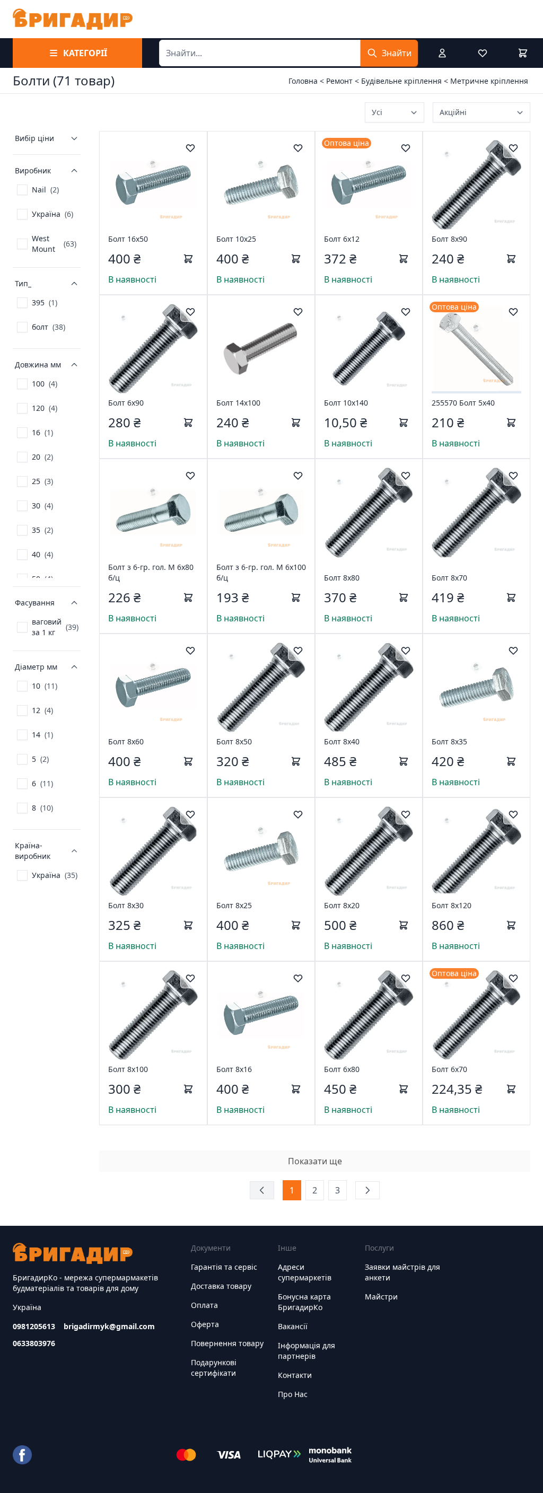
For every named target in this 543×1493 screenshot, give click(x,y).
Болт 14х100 (238, 403)
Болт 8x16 (234, 1069)
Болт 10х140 (346, 403)
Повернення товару (227, 1343)
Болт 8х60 (126, 741)
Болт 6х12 (342, 239)
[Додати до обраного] (190, 148)
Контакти (295, 1375)
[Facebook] (22, 1454)
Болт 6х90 (126, 403)
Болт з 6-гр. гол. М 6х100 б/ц (261, 572)
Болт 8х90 (449, 239)
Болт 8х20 (342, 905)
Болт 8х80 (342, 578)
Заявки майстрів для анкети (402, 1272)
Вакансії (293, 1326)
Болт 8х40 (342, 741)
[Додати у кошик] (188, 259)
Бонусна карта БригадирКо (304, 1302)
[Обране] (482, 53)
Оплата (204, 1305)
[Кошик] (522, 53)
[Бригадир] (73, 19)
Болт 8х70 (449, 578)
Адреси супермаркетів (304, 1272)
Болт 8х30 (126, 905)
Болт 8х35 (449, 741)
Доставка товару (221, 1286)
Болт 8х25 (234, 905)
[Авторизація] (442, 53)
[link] (38, 190)
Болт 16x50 (128, 239)
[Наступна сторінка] (367, 1190)
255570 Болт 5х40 (463, 403)
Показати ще (315, 1161)
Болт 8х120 (451, 905)
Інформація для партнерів (306, 1350)
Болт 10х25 (236, 239)
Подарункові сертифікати (214, 1367)
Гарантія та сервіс (224, 1267)
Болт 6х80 (342, 1069)
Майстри (381, 1297)
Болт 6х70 (449, 1069)
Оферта (205, 1324)
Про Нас (293, 1394)
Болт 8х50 (234, 741)
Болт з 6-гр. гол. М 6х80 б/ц (151, 572)
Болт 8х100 (128, 1069)
